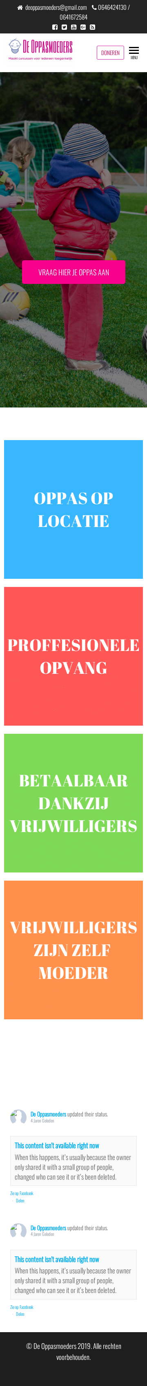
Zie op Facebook (21, 1193)
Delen (20, 1200)
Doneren (110, 53)
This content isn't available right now (57, 1145)
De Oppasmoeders (48, 1113)
